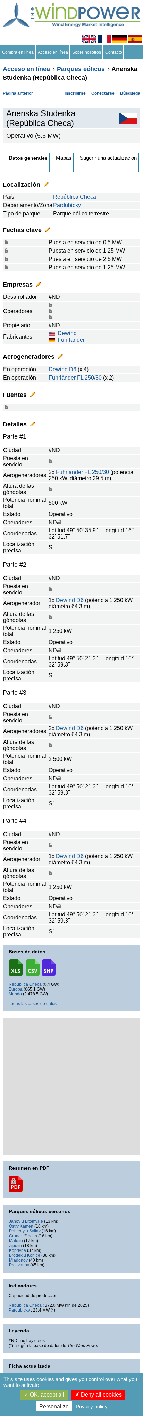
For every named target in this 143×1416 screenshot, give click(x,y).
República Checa (74, 197)
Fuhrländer (71, 340)
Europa (16, 989)
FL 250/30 (89, 378)
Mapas (64, 158)
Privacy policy (92, 1406)
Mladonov (18, 1260)
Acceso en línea (53, 52)
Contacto (113, 52)
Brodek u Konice (24, 1255)
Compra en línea (18, 52)
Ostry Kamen (21, 1226)
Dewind (67, 333)
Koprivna (17, 1250)
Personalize (54, 1406)
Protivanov (19, 1265)
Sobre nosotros (86, 52)
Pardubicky (67, 205)
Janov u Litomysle (26, 1221)
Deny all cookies (100, 1395)
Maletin (16, 1240)
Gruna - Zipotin (23, 1235)
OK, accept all (46, 1395)
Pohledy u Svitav (25, 1231)
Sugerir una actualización (108, 158)
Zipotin (15, 1245)
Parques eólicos (81, 69)
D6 (72, 369)
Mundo (15, 994)
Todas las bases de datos (33, 1003)
